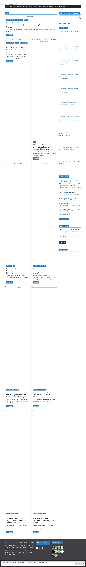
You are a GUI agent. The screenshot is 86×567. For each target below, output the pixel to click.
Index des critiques (64, 23)
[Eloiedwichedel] (53, 555)
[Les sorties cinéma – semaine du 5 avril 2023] (68, 53)
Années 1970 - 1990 (10, 42)
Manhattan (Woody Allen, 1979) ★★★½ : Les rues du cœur (16, 50)
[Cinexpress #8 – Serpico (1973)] (44, 336)
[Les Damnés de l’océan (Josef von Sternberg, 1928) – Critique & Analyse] (31, 17)
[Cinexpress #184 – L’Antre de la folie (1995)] (44, 213)
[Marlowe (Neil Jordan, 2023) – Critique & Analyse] (68, 168)
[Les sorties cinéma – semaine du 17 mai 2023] (68, 109)
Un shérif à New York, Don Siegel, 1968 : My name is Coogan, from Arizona (16, 520)
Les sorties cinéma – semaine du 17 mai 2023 (69, 102)
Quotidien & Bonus (37, 6)
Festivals (45, 6)
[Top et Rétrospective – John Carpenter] (17, 213)
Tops (27, 6)
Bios (23, 6)
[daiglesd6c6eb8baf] (56, 547)
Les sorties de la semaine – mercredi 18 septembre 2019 (43, 148)
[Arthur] (56, 551)
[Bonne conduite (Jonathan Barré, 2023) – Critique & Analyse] (68, 140)
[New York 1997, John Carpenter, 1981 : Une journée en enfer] (44, 460)
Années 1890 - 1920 (19, 19)
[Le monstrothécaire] (62, 551)
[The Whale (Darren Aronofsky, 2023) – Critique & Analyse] (68, 39)
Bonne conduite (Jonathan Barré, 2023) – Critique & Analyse (69, 132)
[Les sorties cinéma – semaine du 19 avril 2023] (68, 67)
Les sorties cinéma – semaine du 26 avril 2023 (69, 74)
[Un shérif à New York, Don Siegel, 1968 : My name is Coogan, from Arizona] (17, 460)
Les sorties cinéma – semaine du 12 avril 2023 (69, 88)
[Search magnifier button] (80, 17)
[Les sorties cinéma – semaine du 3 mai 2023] (68, 154)
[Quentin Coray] (62, 547)
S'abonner (62, 242)
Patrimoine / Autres (10, 19)
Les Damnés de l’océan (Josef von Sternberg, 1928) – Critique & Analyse (29, 26)
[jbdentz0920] (59, 551)
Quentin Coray (16, 22)
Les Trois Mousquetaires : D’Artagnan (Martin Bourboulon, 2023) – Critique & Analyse (69, 117)
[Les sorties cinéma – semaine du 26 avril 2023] (68, 81)
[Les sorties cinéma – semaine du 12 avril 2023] (68, 95)
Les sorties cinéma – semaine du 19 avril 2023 (69, 60)
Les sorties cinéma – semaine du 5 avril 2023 (68, 46)
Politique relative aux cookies (38, 565)
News (30, 6)
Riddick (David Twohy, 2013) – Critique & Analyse (69, 205)
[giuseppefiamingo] (53, 547)
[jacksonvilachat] (53, 551)
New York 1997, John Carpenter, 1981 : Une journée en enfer (44, 520)
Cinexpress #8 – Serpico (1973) (42, 396)
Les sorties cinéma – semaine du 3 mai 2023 (68, 147)
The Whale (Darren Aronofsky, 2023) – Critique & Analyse (69, 32)
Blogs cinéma (62, 6)
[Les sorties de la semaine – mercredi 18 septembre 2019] (44, 89)
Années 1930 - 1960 (10, 513)
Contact (56, 6)
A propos (51, 6)
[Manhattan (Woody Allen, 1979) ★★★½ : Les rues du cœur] (17, 39)
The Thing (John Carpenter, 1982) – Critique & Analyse (16, 396)
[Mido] (59, 547)
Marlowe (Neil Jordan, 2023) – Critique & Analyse (69, 161)
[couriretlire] (56, 555)
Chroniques (18, 6)
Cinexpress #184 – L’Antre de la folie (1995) (43, 272)
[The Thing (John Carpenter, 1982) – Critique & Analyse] (17, 336)
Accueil (6, 6)
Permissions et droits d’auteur (26, 552)
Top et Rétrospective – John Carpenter (16, 272)
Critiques (12, 6)
